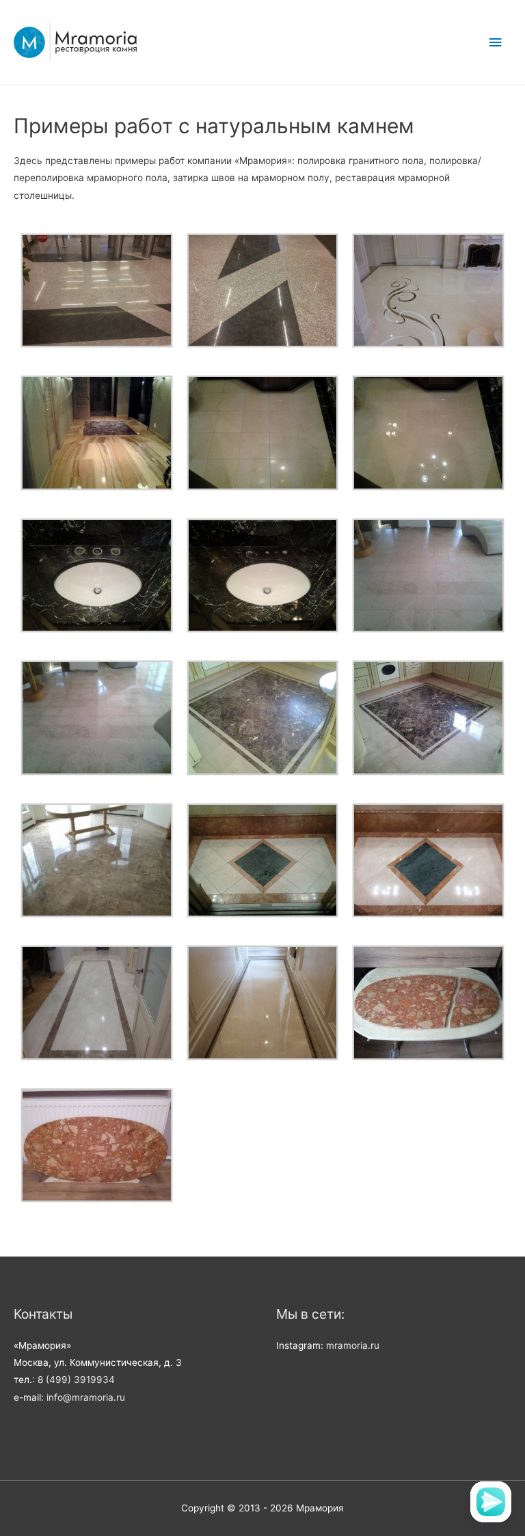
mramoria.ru (352, 1345)
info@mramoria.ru (85, 1397)
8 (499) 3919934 (76, 1379)
